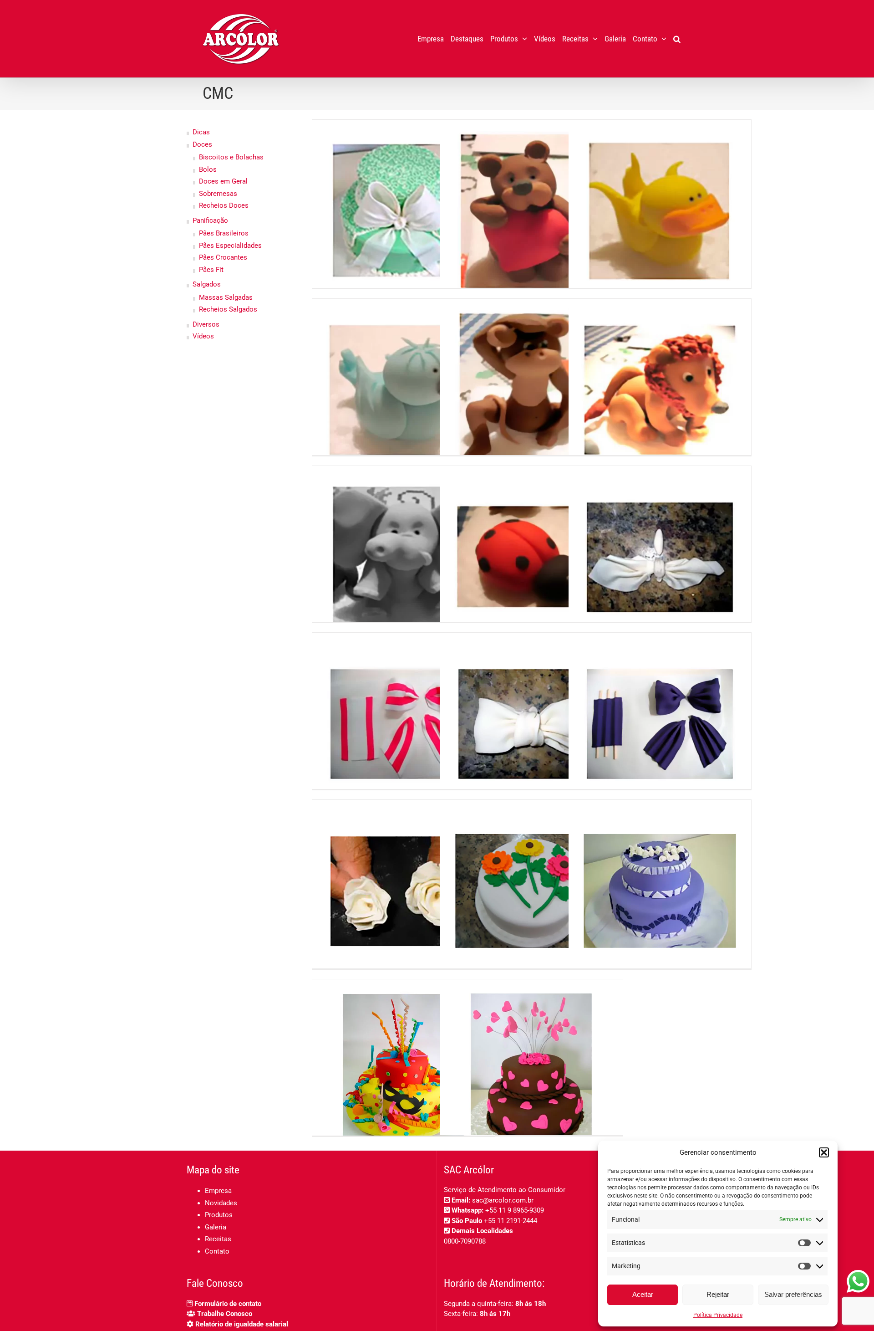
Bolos (208, 169)
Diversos (206, 324)
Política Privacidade (717, 1315)
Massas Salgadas (226, 297)
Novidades (221, 1203)
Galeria (215, 1227)
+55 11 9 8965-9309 (514, 1210)
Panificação (210, 220)
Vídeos (203, 336)
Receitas (218, 1239)
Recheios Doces (224, 205)
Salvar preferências (793, 1294)
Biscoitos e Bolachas (231, 157)
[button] (823, 1152)
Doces (202, 144)
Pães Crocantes (223, 257)
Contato (217, 1251)
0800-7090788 (465, 1241)
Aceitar (642, 1294)
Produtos (219, 1215)
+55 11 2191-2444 (510, 1221)
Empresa (218, 1191)
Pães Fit (211, 270)
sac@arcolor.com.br (503, 1200)
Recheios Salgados (228, 309)
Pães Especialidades (230, 245)
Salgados (207, 284)
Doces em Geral (223, 181)
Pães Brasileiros (224, 233)
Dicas (201, 132)
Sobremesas (218, 193)
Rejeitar (717, 1294)
